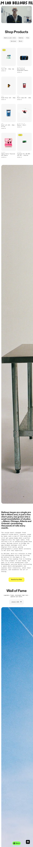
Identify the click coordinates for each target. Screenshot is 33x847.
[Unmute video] (28, 8)
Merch (20, 41)
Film (27, 37)
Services (13, 41)
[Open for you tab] (28, 842)
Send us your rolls (10, 37)
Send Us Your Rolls (16, 579)
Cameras (21, 37)
